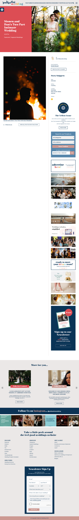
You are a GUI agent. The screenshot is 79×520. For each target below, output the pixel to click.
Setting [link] (31, 453)
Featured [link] (28, 3)
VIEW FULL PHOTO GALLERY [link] (58, 69)
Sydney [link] (53, 93)
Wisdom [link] (38, 3)
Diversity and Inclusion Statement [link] (62, 444)
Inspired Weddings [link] (17, 37)
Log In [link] (55, 447)
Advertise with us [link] (58, 456)
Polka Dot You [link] (59, 386)
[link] (2, 10)
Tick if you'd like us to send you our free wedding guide (40, 499)
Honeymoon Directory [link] (10, 464)
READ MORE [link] (63, 127)
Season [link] (31, 455)
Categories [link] (32, 442)
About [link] (55, 442)
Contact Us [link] (57, 446)
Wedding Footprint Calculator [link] (12, 457)
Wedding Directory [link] (9, 462)
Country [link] (53, 85)
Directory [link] (58, 3)
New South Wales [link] (56, 91)
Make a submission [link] (58, 453)
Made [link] (43, 3)
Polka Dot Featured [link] (20, 386)
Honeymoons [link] (50, 3)
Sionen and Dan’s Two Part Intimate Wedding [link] (17, 120)
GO (72, 153)
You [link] (33, 3)
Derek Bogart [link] (55, 66)
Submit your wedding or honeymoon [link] (63, 454)
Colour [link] (31, 447)
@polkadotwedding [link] (54, 411)
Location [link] (32, 449)
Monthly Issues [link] (33, 457)
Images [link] (31, 446)
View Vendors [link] (63, 146)
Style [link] (31, 451)
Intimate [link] (53, 81)
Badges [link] (56, 458)
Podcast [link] (65, 3)
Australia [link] (53, 90)
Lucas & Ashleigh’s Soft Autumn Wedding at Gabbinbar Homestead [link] (20, 392)
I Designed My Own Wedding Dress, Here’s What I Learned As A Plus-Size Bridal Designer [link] (59, 393)
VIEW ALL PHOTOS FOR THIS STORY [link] (29, 124)
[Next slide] (76, 388)
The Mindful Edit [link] (8, 455)
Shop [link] (71, 3)
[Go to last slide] (2, 388)
